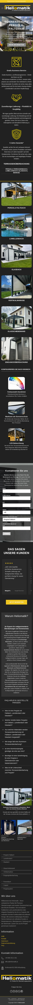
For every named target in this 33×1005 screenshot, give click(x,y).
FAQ (2, 945)
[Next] (32, 832)
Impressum (4, 941)
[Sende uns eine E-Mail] (16, 991)
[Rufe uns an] (19, 991)
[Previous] (1, 832)
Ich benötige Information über (10, 516)
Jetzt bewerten (16, 602)
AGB (2, 936)
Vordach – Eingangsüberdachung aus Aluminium (7, 839)
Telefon (4, 509)
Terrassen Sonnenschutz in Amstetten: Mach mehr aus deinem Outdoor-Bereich (16, 808)
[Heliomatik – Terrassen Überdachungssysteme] (17, 8)
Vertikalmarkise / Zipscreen (21, 838)
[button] (2, 8)
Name (4, 488)
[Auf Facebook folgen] (11, 991)
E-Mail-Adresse (6, 495)
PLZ (4, 502)
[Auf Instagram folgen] (14, 991)
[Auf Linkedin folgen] (22, 991)
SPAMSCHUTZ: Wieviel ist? (9, 524)
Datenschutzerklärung (8, 943)
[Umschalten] (3, 711)
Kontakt (3, 938)
